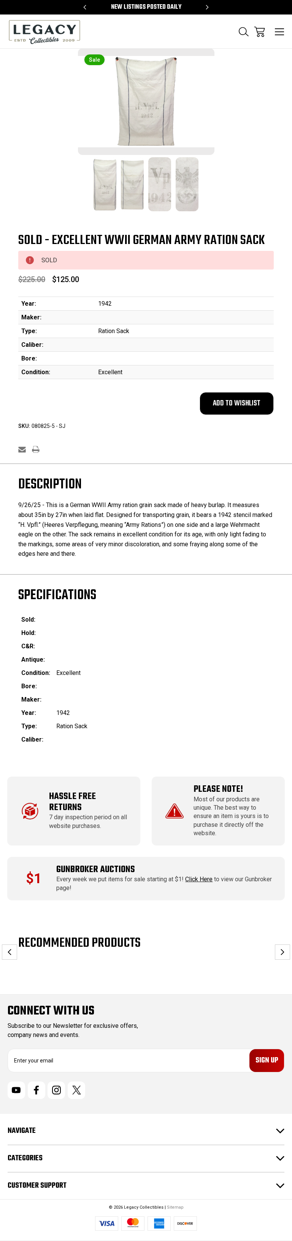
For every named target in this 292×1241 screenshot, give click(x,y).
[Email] (22, 449)
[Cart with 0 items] (259, 32)
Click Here (199, 879)
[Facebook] (36, 1090)
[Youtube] (16, 1090)
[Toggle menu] (279, 31)
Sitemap (175, 1207)
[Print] (36, 449)
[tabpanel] (105, 189)
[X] (76, 1090)
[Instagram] (56, 1090)
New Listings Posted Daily (146, 7)
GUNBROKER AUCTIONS (95, 870)
